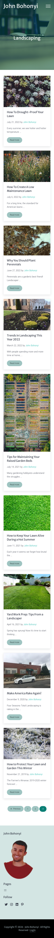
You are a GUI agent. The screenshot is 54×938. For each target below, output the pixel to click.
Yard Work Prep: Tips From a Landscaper (25, 616)
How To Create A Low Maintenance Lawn (20, 189)
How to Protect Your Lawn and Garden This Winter (26, 766)
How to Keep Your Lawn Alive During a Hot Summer (25, 537)
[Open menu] (5, 890)
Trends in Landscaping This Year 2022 (24, 337)
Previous (17, 809)
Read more (16, 140)
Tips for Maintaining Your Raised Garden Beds (23, 459)
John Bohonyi (20, 6)
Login (33, 930)
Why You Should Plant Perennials (21, 262)
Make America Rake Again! (24, 693)
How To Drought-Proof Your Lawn (25, 114)
